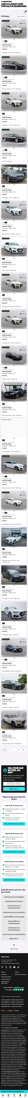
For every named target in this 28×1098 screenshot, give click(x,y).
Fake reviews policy (5, 1004)
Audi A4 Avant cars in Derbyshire (14, 897)
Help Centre (5, 957)
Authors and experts (6, 976)
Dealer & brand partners (21, 974)
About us (3, 972)
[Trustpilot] (14, 990)
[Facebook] (2, 967)
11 (18, 749)
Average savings (5, 1030)
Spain (17, 1010)
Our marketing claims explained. (10, 1027)
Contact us (4, 974)
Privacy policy (19, 1001)
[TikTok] (18, 967)
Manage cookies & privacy (17, 999)
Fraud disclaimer (5, 1001)
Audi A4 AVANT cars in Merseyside (14, 917)
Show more (13, 938)
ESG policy (12, 1001)
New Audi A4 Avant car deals (14, 824)
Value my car (14, 789)
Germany (10, 1010)
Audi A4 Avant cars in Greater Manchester (14, 907)
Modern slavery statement (17, 1004)
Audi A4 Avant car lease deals (14, 880)
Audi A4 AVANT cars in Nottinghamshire (14, 922)
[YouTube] (14, 967)
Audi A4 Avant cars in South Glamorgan (14, 929)
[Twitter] (6, 967)
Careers (17, 972)
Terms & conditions (5, 999)
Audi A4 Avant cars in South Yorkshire (14, 934)
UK (4, 1010)
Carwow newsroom (6, 979)
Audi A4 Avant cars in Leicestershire (14, 912)
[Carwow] (6, 1)
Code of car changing (16, 1006)
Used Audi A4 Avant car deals (14, 852)
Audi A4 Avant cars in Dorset (14, 901)
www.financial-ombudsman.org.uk (11, 1071)
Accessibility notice (5, 1006)
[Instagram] (10, 967)
